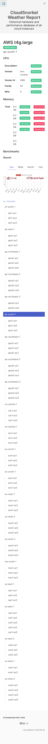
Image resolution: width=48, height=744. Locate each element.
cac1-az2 (12, 415)
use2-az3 (13, 654)
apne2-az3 (13, 290)
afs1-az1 (12, 213)
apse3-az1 (13, 388)
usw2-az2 (13, 690)
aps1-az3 (12, 330)
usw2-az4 (13, 699)
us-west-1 (10, 661)
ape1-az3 (12, 245)
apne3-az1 (13, 303)
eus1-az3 (12, 487)
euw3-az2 (13, 550)
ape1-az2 (12, 240)
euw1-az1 (12, 500)
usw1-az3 (13, 672)
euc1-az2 (12, 438)
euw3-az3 (13, 555)
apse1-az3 (13, 352)
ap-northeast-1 (12, 251)
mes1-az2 (13, 572)
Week (20, 167)
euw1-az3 (13, 510)
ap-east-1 (9, 229)
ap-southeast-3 (12, 381)
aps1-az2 (12, 325)
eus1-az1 (12, 478)
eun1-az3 (12, 465)
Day (12, 167)
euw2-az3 (13, 532)
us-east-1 (9, 606)
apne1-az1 (13, 258)
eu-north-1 (10, 449)
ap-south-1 (10, 314)
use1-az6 (12, 632)
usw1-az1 (12, 667)
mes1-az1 (12, 568)
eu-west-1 (10, 494)
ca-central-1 (11, 404)
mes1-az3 (13, 577)
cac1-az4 (12, 420)
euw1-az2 (13, 505)
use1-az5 (12, 627)
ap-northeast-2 (12, 274)
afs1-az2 (12, 218)
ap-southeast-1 (12, 336)
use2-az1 (12, 645)
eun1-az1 (12, 455)
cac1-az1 (12, 410)
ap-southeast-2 (12, 359)
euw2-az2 (13, 527)
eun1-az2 (12, 460)
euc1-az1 (12, 433)
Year (40, 167)
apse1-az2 (13, 348)
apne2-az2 (13, 285)
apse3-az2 (13, 393)
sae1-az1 (12, 590)
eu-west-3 (10, 539)
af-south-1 (10, 206)
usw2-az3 (13, 694)
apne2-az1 (13, 280)
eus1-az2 (12, 483)
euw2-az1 (13, 523)
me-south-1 (10, 561)
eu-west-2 (10, 516)
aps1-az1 (12, 320)
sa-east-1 (9, 584)
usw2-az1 (13, 685)
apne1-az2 (13, 263)
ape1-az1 (12, 235)
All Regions (9, 201)
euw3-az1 (13, 545)
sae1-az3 (12, 600)
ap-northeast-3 (12, 296)
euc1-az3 (12, 442)
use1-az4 (12, 622)
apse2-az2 (13, 370)
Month (31, 167)
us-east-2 (9, 638)
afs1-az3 (12, 222)
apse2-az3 (13, 375)
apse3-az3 (13, 397)
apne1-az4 (13, 267)
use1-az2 (12, 617)
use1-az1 (12, 613)
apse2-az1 (13, 365)
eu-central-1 (11, 426)
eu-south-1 (10, 471)
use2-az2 (13, 649)
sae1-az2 (12, 595)
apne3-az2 (13, 308)
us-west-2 (10, 678)
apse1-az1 (13, 343)
